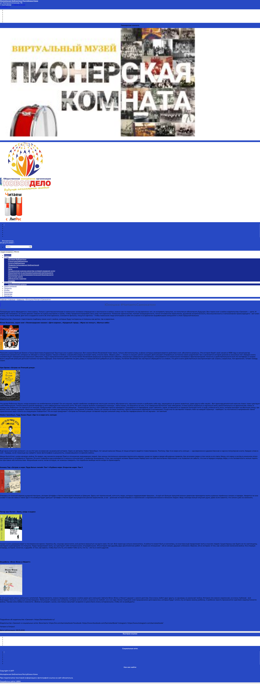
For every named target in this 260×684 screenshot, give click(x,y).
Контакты (8, 296)
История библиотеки (17, 259)
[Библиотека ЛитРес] (13, 221)
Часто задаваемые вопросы (16, 18)
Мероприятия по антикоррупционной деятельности (30, 273)
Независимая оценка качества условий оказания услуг (31, 271)
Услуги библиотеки (16, 263)
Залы (10, 269)
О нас (6, 257)
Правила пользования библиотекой (23, 265)
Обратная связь (11, 20)
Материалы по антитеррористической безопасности (30, 275)
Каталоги (8, 282)
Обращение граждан (17, 279)
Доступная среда (15, 277)
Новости (7, 255)
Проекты (8, 288)
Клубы (7, 290)
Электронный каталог (17, 284)
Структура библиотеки (18, 261)
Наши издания (10, 286)
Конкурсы (8, 292)
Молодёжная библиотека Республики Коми (19, 1)
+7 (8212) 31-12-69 (18, 5)
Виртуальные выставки (14, 14)
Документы (13, 267)
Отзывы (7, 22)
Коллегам (8, 294)
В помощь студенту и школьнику (18, 12)
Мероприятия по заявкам (15, 16)
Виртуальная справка (13, 10)
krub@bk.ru (5, 7)
